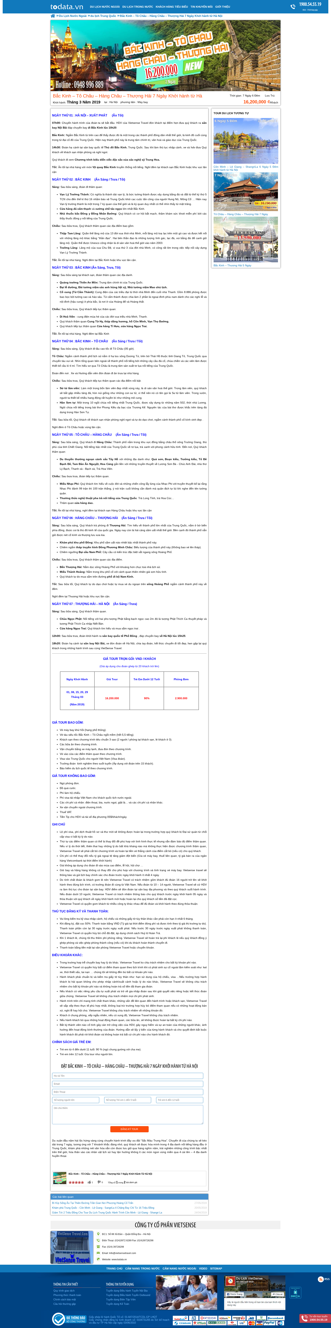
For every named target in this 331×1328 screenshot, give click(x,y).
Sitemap (216, 1268)
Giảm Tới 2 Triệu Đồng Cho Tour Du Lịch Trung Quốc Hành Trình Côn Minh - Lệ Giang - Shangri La (107, 1212)
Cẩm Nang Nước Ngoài (179, 1268)
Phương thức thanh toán (67, 1295)
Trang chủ (114, 1268)
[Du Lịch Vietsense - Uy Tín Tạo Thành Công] (186, 1308)
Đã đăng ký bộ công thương (69, 1318)
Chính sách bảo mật (64, 1299)
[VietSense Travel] (53, 15)
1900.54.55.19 (310, 4)
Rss (321, 1279)
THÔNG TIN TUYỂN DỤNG (120, 1284)
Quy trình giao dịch (64, 1290)
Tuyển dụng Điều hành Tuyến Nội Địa (126, 1290)
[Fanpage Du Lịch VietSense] (254, 1309)
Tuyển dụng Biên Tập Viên (121, 1299)
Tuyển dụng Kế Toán (117, 1303)
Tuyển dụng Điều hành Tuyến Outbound (128, 1295)
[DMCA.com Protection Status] (295, 1297)
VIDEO (203, 1268)
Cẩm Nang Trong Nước (142, 1268)
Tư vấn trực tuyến (318, 1318)
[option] (165, 55)
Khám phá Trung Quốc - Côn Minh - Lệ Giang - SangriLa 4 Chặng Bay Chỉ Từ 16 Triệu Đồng (103, 1207)
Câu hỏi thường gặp (64, 1303)
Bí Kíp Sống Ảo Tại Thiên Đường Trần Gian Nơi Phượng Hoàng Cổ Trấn (92, 1203)
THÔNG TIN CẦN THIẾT (65, 1284)
